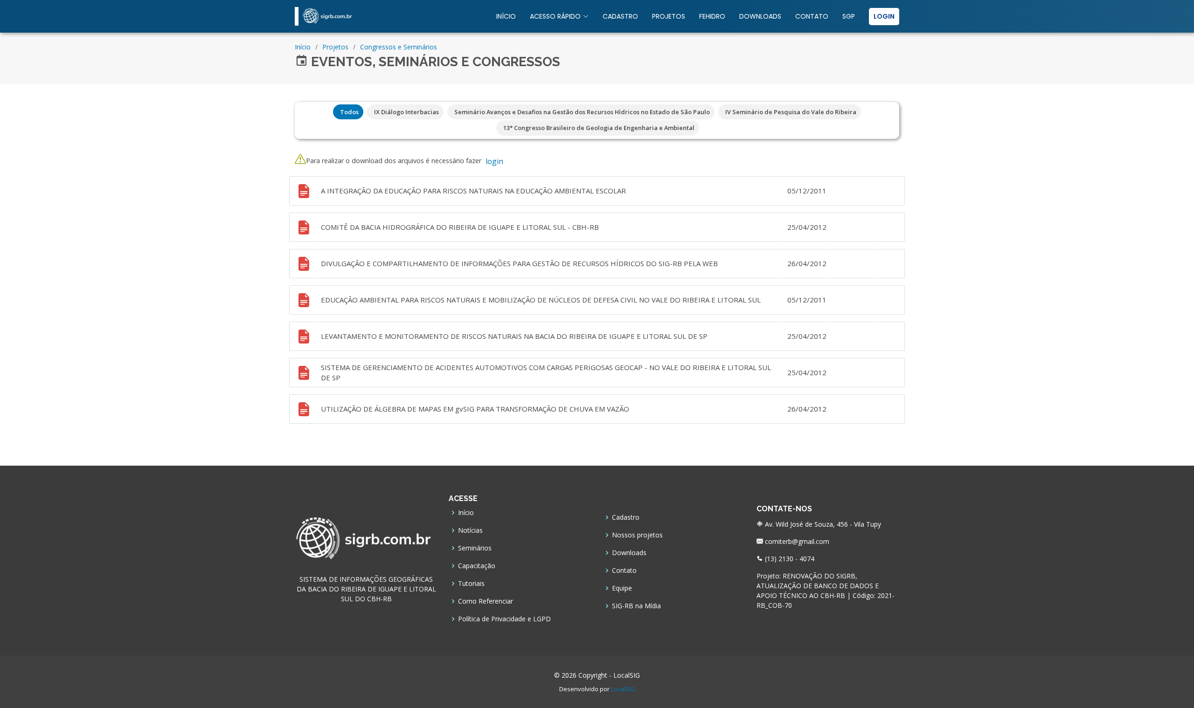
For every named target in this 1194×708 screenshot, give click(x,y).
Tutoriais (471, 583)
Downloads (629, 553)
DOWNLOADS (760, 16)
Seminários (475, 548)
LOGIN (884, 16)
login (494, 161)
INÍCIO (506, 16)
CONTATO (811, 16)
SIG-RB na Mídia (636, 606)
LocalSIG (623, 689)
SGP (848, 16)
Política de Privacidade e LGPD (504, 619)
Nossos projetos (637, 535)
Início (303, 46)
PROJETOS (668, 16)
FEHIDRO (712, 16)
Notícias (470, 530)
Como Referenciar (485, 601)
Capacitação (476, 566)
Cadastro (625, 517)
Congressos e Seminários (398, 46)
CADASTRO (620, 16)
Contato (624, 570)
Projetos (335, 46)
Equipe (622, 588)
